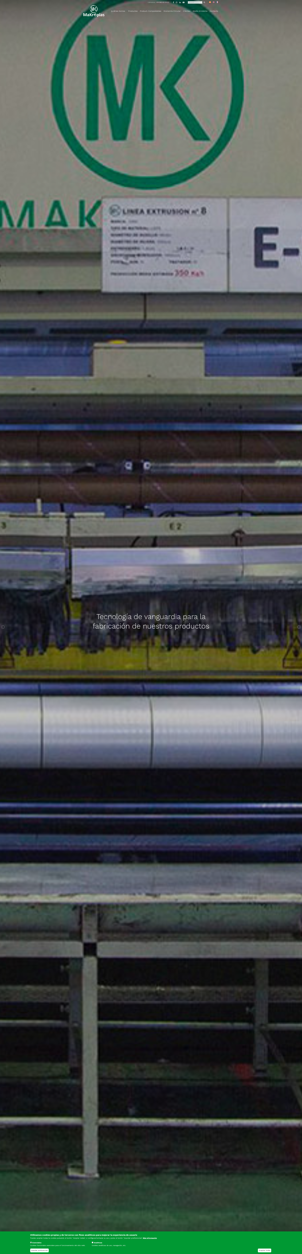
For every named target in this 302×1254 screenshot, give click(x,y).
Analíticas (98, 1243)
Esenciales (36, 1243)
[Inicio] (94, 11)
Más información (150, 1238)
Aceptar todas (264, 1250)
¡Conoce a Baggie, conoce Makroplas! (151, 639)
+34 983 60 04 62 (162, 2)
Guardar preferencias (39, 1250)
